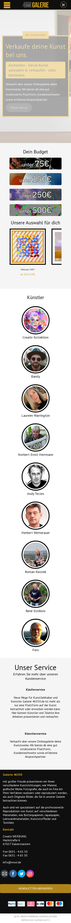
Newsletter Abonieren (35, 888)
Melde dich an (18, 108)
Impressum (27, 920)
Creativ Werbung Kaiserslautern (38, 916)
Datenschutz (42, 920)
